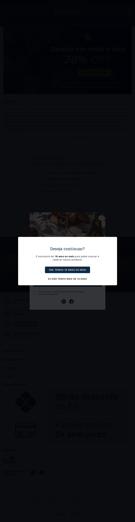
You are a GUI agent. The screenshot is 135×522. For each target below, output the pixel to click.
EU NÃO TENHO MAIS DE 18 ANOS (67, 278)
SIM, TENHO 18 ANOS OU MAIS (67, 269)
